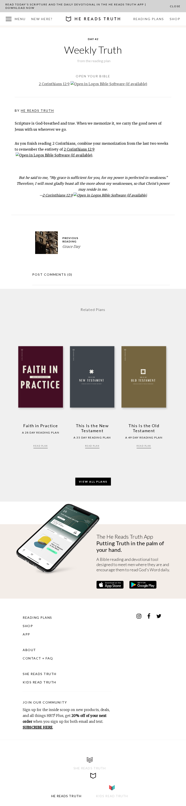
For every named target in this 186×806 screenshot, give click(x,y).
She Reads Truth (39, 674)
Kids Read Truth (39, 682)
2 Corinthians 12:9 (54, 84)
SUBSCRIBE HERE (38, 727)
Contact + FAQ (38, 658)
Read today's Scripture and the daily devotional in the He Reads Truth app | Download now (75, 6)
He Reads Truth (37, 110)
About (29, 650)
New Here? (42, 19)
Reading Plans (148, 19)
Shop (175, 19)
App (26, 634)
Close (175, 6)
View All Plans (93, 481)
